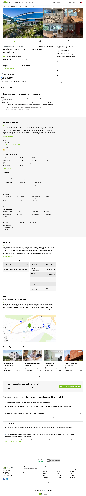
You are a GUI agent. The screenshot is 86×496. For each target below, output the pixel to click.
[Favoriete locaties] (77, 2)
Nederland (72, 477)
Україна (58, 479)
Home (4, 6)
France (58, 471)
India (71, 473)
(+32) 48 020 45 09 (7, 475)
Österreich (59, 475)
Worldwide (72, 475)
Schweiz (59, 477)
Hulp (26, 2)
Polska (58, 482)
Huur (8, 6)
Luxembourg (46, 479)
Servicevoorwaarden (51, 487)
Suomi (44, 475)
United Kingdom (47, 482)
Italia (58, 473)
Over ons (31, 2)
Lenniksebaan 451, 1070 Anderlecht (13, 441)
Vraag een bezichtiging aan (63, 53)
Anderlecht (25, 6)
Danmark (45, 469)
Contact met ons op (27, 472)
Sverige (45, 471)
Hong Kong (73, 469)
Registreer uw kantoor (55, 2)
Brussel (20, 6)
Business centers (14, 6)
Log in (69, 2)
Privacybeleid (41, 487)
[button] (18, 351)
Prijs (63, 2)
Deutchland (46, 477)
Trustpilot (59, 71)
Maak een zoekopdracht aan (30, 468)
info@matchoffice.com (8, 473)
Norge (44, 473)
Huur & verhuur (18, 2)
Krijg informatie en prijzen (63, 50)
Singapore (72, 471)
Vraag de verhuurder (62, 51)
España (58, 469)
